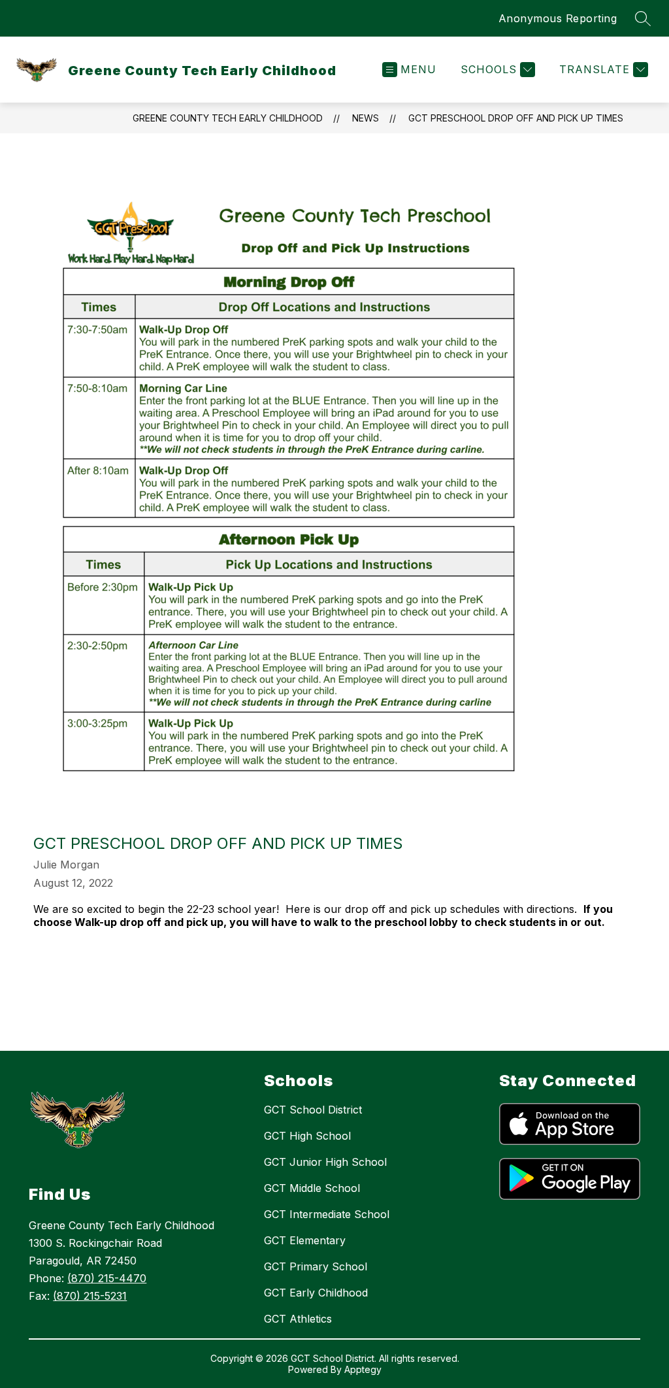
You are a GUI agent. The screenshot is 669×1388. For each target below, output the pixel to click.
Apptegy (363, 1369)
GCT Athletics (298, 1318)
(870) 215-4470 (106, 1278)
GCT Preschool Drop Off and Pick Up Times (515, 118)
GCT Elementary (305, 1240)
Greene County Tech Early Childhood (228, 118)
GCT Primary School (315, 1266)
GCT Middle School (312, 1188)
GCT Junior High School (325, 1161)
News (365, 118)
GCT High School (307, 1135)
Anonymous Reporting (557, 18)
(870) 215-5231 (90, 1295)
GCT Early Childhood (316, 1292)
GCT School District (313, 1109)
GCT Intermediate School (326, 1214)
